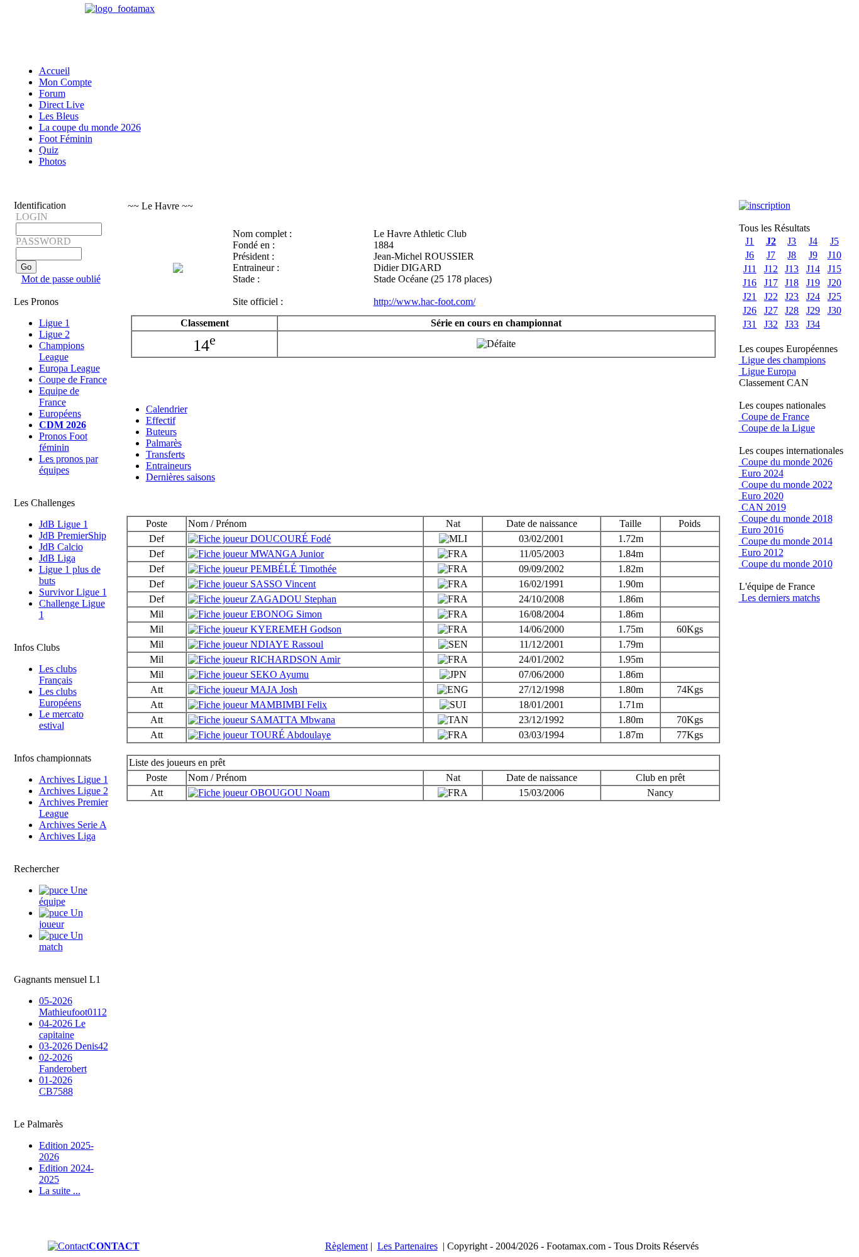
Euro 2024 (761, 473)
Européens (60, 413)
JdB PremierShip (72, 535)
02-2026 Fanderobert (63, 1063)
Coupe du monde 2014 (786, 541)
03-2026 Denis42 (73, 1046)
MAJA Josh (272, 689)
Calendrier (166, 409)
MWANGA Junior (286, 553)
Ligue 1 (54, 323)
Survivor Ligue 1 (73, 592)
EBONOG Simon (285, 614)
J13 (792, 268)
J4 (813, 241)
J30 (834, 310)
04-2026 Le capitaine (62, 1029)
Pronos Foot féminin (63, 442)
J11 (749, 268)
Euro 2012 (761, 552)
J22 (771, 296)
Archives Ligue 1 (73, 779)
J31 (749, 324)
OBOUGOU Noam (289, 792)
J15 (834, 268)
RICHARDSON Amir (294, 659)
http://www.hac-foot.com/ (424, 301)
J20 (834, 282)
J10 (834, 255)
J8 (791, 255)
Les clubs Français (58, 674)
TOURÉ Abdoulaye (289, 734)
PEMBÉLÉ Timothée (292, 568)
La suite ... (59, 1190)
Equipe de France (59, 396)
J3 (791, 241)
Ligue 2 (54, 334)
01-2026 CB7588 (56, 1086)
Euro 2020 (761, 495)
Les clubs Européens (60, 697)
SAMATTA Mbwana (291, 719)
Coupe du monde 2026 (786, 462)
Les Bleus (59, 116)
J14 (813, 268)
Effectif (160, 420)
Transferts (165, 454)
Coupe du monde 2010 (786, 563)
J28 (792, 310)
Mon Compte (65, 82)
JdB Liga (57, 558)
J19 (813, 282)
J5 (834, 241)
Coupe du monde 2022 (786, 484)
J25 (834, 296)
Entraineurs (168, 465)
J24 (813, 296)
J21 (749, 296)
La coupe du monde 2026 (90, 127)
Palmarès (164, 443)
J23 (792, 296)
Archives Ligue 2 (73, 790)
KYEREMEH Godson (294, 629)
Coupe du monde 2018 (786, 518)
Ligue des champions (782, 360)
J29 (813, 310)
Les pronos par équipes (68, 464)
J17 (771, 282)
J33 (792, 324)
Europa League (69, 368)
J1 (749, 241)
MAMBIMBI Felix (287, 704)
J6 (749, 255)
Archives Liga (67, 836)
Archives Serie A (73, 824)
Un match (61, 941)
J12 (771, 268)
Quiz (48, 150)
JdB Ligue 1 (63, 524)
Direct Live (61, 104)
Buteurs (161, 431)
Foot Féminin (65, 138)
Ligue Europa (767, 371)
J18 (792, 282)
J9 (813, 255)
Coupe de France (73, 379)
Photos (52, 161)
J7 (771, 255)
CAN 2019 (762, 507)
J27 (771, 310)
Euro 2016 (761, 529)
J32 (771, 324)
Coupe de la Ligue (777, 428)
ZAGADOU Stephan (292, 599)
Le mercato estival (61, 720)
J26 (749, 310)
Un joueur (61, 918)
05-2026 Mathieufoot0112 (73, 1006)
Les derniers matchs (779, 597)
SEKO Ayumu (278, 674)
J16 (749, 282)
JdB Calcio (61, 546)
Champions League (61, 351)
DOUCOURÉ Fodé (289, 538)
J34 (813, 324)
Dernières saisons (180, 477)
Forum (52, 93)
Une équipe (63, 896)
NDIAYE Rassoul (285, 644)
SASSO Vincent (282, 584)
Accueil (54, 70)
